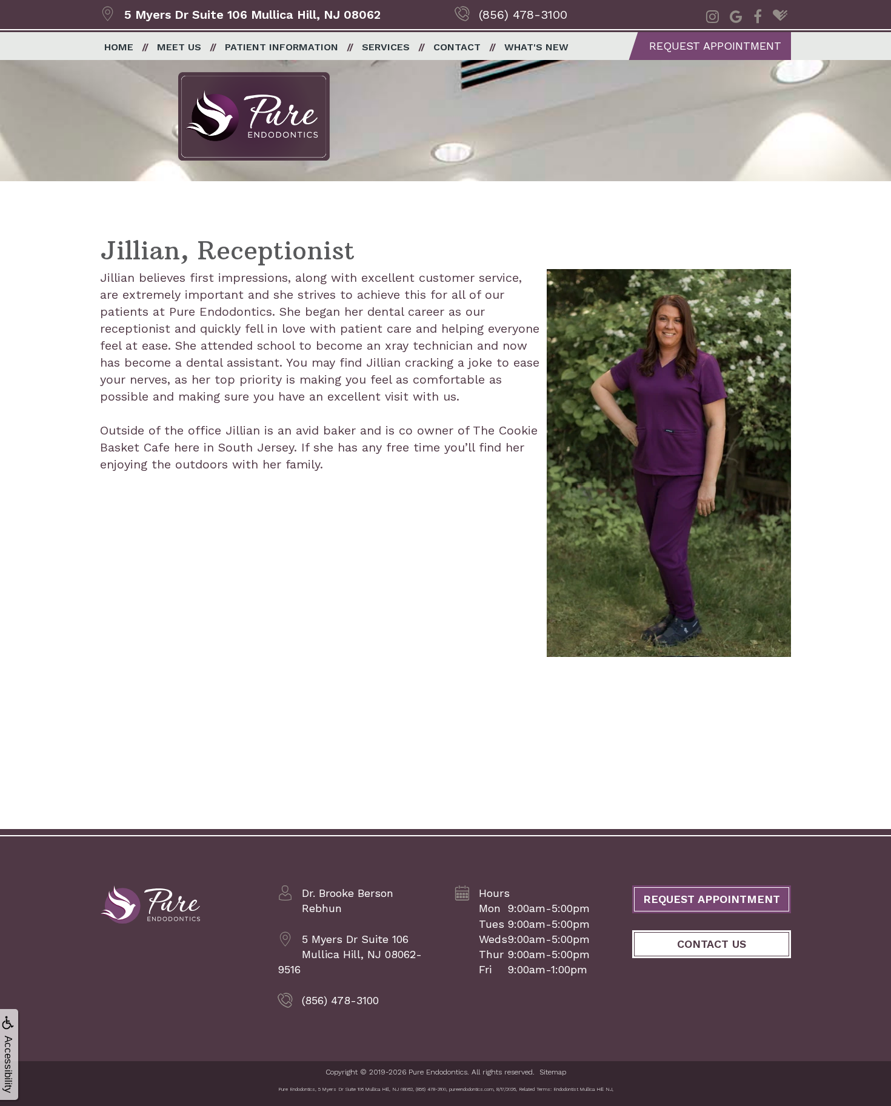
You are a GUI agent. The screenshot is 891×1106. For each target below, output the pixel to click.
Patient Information (281, 47)
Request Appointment (715, 45)
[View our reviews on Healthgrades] (780, 15)
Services (386, 47)
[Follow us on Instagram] (712, 15)
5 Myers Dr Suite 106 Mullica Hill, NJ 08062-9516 (350, 954)
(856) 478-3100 (523, 14)
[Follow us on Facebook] (758, 15)
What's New (536, 47)
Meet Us (179, 47)
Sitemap (552, 1072)
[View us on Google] (736, 15)
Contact (457, 47)
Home (118, 47)
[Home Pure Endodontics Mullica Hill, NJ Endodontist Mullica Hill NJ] (150, 905)
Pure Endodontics (438, 1072)
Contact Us (711, 944)
